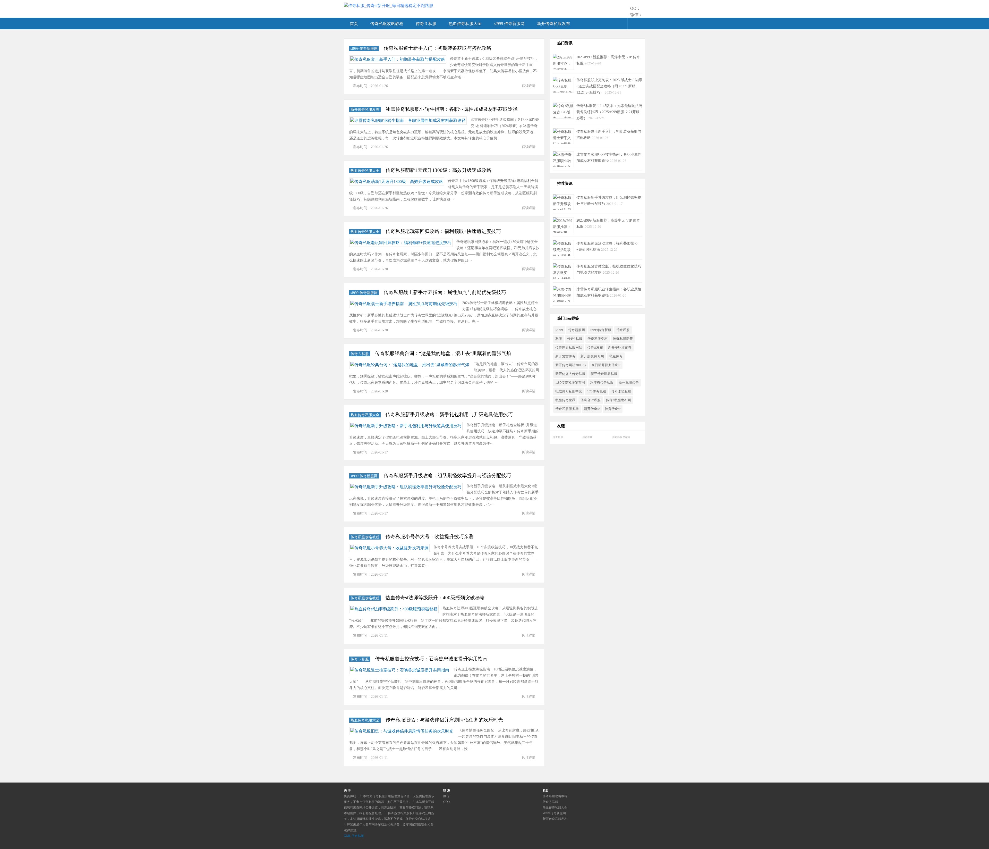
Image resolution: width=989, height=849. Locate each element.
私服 (558, 339)
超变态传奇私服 (601, 382)
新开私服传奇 (629, 382)
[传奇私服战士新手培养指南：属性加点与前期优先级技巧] (403, 304)
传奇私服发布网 (621, 437)
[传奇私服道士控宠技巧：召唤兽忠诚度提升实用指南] (399, 670)
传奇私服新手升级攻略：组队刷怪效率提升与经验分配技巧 (447, 475)
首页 (354, 23)
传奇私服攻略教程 (386, 23)
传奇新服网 (576, 330)
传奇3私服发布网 (618, 400)
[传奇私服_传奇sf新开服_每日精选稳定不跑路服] (388, 6)
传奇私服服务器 (567, 409)
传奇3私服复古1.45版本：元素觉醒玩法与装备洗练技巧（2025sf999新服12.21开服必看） (609, 112)
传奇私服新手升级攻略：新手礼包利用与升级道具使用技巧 (449, 414)
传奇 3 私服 (426, 23)
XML (347, 836)
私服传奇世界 (565, 400)
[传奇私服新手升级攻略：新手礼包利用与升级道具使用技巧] (406, 426)
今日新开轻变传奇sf (605, 365)
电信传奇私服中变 (568, 391)
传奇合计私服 (591, 400)
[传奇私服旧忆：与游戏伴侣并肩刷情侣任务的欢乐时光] (401, 731)
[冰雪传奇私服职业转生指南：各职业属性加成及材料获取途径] (408, 120)
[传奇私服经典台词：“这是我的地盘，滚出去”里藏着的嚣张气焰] (409, 365)
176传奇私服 (596, 391)
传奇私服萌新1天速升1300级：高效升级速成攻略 (438, 170)
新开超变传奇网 (592, 356)
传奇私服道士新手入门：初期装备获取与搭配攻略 (437, 48)
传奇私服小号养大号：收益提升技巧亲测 (430, 536)
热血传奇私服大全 (465, 23)
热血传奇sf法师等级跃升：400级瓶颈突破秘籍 (435, 597)
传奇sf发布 (595, 347)
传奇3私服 (574, 339)
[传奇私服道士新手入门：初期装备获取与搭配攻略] (397, 59)
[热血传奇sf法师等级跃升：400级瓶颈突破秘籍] (394, 609)
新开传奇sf (592, 409)
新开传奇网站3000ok (570, 365)
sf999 (559, 330)
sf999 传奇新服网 (509, 23)
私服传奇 (616, 356)
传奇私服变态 (597, 339)
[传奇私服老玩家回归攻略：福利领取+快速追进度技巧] (401, 243)
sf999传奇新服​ (600, 330)
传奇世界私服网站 (568, 347)
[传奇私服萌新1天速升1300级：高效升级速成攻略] (396, 182)
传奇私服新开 (623, 339)
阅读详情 (528, 86)
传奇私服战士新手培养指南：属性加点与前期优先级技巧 (445, 292)
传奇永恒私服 (621, 391)
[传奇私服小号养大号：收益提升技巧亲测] (389, 548)
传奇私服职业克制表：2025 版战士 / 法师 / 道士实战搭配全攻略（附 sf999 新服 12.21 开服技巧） (609, 86)
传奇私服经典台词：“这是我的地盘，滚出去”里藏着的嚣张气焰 (443, 353)
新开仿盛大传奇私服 (570, 374)
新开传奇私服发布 (553, 23)
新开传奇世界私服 (604, 374)
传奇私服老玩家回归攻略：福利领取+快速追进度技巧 (443, 231)
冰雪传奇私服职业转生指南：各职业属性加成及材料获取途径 (452, 109)
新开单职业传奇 (620, 347)
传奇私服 (623, 330)
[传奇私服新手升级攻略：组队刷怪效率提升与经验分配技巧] (406, 487)
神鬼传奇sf (612, 409)
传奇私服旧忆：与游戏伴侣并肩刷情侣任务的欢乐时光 (444, 719)
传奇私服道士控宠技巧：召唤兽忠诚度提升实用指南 (431, 658)
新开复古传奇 (565, 356)
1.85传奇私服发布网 (570, 382)
